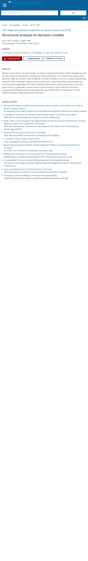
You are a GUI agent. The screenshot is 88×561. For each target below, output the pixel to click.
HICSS (25, 25)
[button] (84, 18)
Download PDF (13, 58)
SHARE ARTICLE (34, 58)
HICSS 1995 (35, 25)
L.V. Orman (6, 53)
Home (4, 25)
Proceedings (15, 25)
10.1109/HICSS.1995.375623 (27, 43)
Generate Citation (53, 58)
